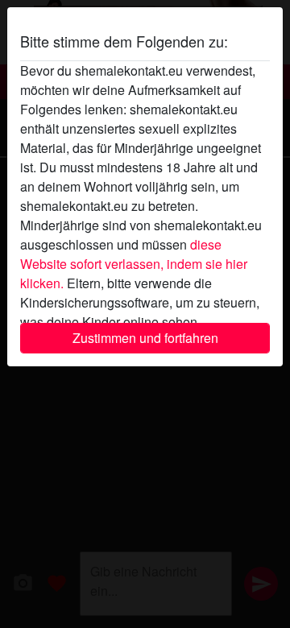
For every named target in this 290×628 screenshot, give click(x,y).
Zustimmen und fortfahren (145, 337)
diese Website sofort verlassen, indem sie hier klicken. (133, 263)
